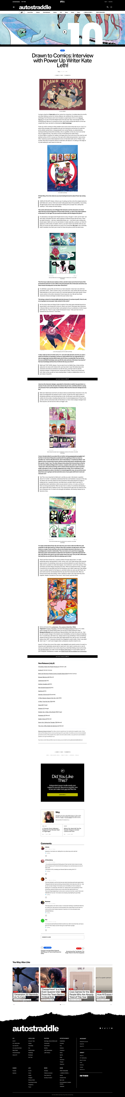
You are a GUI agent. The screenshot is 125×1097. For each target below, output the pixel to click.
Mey (59, 71)
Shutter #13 (41, 708)
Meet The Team (83, 1060)
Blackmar (47, 901)
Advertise (82, 1064)
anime (47, 755)
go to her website (68, 817)
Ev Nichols (99, 999)
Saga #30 (40, 705)
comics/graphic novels (55, 755)
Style (61, 1057)
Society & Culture (48, 1077)
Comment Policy (70, 1094)
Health (29, 1075)
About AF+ (15, 1055)
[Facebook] (102, 1028)
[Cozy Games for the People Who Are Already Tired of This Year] (81, 984)
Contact (81, 1067)
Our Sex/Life (15, 1045)
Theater (61, 1062)
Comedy (62, 1043)
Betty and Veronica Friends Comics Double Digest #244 (53, 673)
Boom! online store (66, 649)
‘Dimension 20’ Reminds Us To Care (26, 995)
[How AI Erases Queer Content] (109, 984)
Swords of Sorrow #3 (43, 694)
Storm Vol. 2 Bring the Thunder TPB (47, 722)
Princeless (54, 629)
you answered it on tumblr (75, 456)
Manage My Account (84, 1041)
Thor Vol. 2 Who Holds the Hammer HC (48, 726)
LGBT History (47, 1052)
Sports (61, 1055)
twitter (62, 817)
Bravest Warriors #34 (43, 677)
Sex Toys (30, 1057)
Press (81, 1062)
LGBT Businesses (48, 1050)
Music (61, 1052)
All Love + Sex (31, 1041)
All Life (29, 1070)
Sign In (106, 1)
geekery (62, 50)
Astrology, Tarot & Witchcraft (50, 1041)
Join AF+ (67, 379)
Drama (49, 629)
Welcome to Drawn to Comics (44, 731)
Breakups (30, 1055)
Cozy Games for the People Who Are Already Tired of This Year (81, 994)
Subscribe (110, 1)
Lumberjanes (54, 627)
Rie (46, 878)
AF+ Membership (83, 1057)
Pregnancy (30, 1084)
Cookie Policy (60, 1094)
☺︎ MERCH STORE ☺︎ (64, 1073)
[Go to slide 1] (60, 1004)
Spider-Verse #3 (42, 719)
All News (46, 1070)
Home (29, 1073)
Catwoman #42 (42, 680)
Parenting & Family (32, 1082)
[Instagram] (100, 1028)
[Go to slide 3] (63, 1004)
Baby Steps (15, 1050)
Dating (29, 1043)
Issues (61, 1075)
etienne (47, 847)
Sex (29, 1048)
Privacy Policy (65, 1094)
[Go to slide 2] (61, 1004)
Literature (62, 1050)
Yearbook (62, 1086)
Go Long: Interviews (17, 1048)
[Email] (109, 1028)
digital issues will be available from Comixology (73, 651)
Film (61, 1045)
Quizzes (14, 1073)
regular (77, 755)
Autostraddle (16, 1)
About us (81, 1055)
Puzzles (14, 1070)
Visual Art (62, 1064)
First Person (47, 1045)
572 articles (64, 819)
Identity (46, 1048)
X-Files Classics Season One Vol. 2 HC (48, 698)
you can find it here (43, 649)
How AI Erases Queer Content (107, 995)
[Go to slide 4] (64, 1004)
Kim (46, 919)
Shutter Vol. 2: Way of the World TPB (48, 712)
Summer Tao (71, 999)
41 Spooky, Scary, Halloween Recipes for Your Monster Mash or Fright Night (51, 830)
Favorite (61, 75)
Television (62, 1059)
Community (46, 1043)
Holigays (30, 1077)
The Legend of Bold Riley (65, 627)
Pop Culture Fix (47, 1075)
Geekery (62, 1048)
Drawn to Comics (64, 755)
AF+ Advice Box (16, 1043)
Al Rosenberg (49, 860)
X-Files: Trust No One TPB (45, 701)
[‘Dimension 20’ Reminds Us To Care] (26, 984)
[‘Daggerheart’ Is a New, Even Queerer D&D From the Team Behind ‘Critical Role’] (53, 984)
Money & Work (31, 1080)
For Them (23, 1)
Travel (29, 1087)
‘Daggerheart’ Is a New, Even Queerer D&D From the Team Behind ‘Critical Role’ (53, 993)
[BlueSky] (111, 1028)
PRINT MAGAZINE (64, 1070)
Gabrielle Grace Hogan (18, 999)
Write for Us (82, 1069)
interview (72, 755)
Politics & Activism (48, 1073)
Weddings (30, 1052)
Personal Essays (16, 1052)
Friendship (30, 1045)
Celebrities (62, 1041)
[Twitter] (107, 1028)
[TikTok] (104, 1028)
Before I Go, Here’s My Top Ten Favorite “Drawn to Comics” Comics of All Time (72, 830)
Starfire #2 (41, 691)
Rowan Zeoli (44, 999)
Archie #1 (40, 670)
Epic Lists (62, 1080)
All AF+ (14, 1041)
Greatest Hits (63, 1077)
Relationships (31, 1050)
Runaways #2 (41, 715)
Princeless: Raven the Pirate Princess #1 (49, 666)
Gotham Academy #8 (43, 684)
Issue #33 (81, 551)
